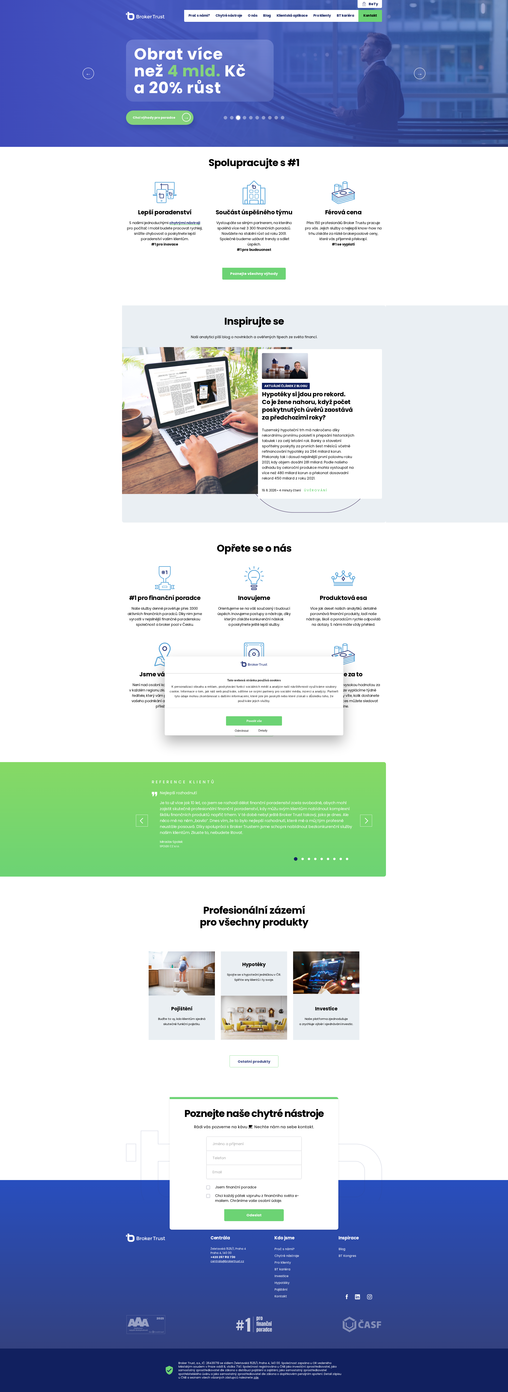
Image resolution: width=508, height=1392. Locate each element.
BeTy (373, 3)
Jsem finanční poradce (235, 1187)
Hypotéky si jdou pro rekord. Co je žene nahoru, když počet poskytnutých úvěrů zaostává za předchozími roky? (307, 406)
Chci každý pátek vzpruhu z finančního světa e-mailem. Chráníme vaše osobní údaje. (257, 1198)
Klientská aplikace (292, 15)
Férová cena (343, 212)
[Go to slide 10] (282, 117)
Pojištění (181, 1008)
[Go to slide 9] (276, 117)
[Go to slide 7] (263, 117)
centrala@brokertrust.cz (227, 1261)
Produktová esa (343, 598)
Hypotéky (254, 964)
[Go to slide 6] (257, 117)
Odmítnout (241, 730)
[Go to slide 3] (238, 117)
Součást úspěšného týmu (254, 212)
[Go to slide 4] (244, 117)
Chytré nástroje (229, 15)
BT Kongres (347, 1255)
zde (256, 1377)
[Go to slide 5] (251, 118)
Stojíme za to (343, 674)
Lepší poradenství (164, 212)
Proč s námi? (199, 15)
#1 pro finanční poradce (165, 598)
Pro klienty (322, 15)
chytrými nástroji (184, 222)
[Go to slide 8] (270, 117)
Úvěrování (315, 490)
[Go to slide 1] (225, 117)
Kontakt (370, 15)
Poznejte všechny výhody (254, 273)
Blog (267, 15)
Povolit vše (254, 721)
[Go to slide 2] (232, 117)
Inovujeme (254, 598)
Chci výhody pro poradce (154, 117)
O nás (253, 15)
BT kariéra (345, 15)
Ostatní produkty (254, 1061)
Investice (326, 1008)
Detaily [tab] (262, 730)
